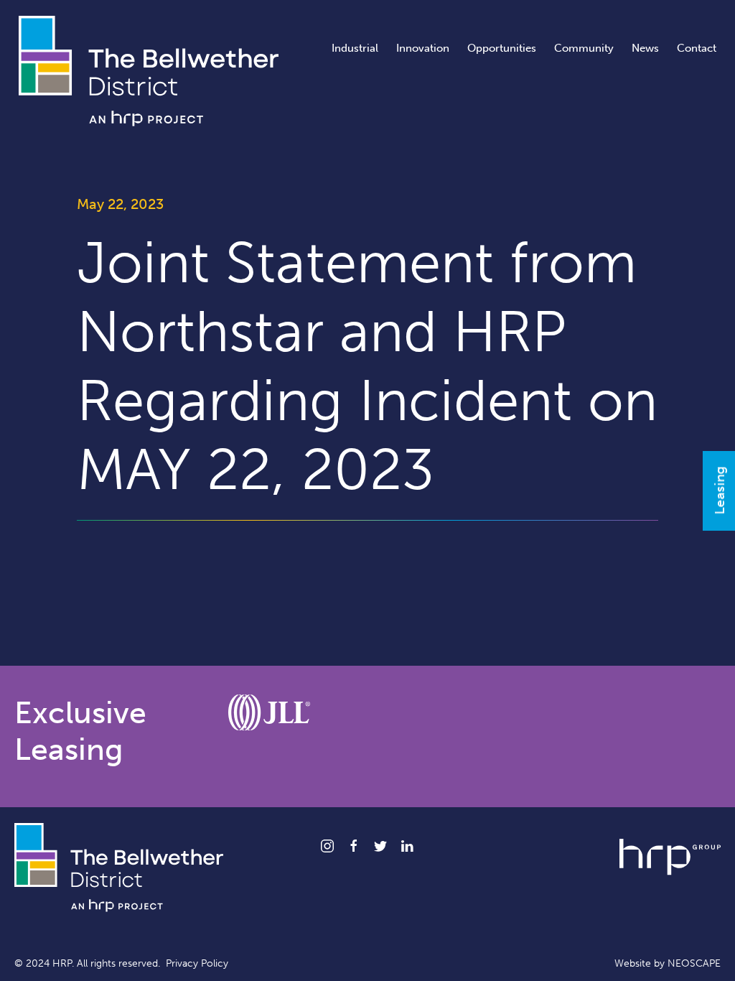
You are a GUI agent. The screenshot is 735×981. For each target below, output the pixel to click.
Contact (696, 48)
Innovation (422, 48)
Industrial (355, 48)
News (645, 48)
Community (584, 48)
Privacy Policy (197, 963)
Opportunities (501, 48)
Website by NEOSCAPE (667, 963)
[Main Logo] (148, 70)
